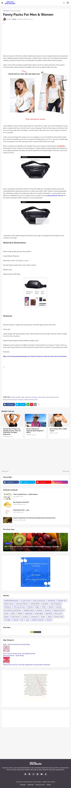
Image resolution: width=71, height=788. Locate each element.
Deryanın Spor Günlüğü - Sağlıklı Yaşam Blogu (41, 782)
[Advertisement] (35, 454)
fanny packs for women (10, 399)
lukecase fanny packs (30, 399)
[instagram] (33, 774)
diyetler (20, 613)
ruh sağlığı (7, 620)
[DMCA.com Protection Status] (35, 633)
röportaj (15, 620)
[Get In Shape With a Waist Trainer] (58, 420)
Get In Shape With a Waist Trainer (58, 430)
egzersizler (49, 613)
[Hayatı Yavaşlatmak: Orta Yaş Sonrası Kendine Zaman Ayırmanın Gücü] (7, 520)
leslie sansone (15, 616)
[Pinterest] (31, 404)
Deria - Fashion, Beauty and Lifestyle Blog (16, 644)
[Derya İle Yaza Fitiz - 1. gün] (7, 512)
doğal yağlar (39, 613)
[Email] (35, 404)
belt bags (34, 397)
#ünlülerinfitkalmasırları (11, 600)
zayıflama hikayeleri (38, 620)
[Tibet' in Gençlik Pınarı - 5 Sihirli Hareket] (7, 497)
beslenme (48, 610)
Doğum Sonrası (8, 603)
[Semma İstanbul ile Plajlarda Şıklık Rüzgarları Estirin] (35, 420)
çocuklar (49, 620)
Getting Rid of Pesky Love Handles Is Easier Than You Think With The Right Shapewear (12, 431)
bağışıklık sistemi (29, 610)
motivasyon (34, 616)
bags (22, 397)
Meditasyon (7, 607)
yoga (27, 620)
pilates (50, 616)
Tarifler (44, 607)
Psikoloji (30, 607)
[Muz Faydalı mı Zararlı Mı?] (7, 504)
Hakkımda (31, 784)
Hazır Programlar (56, 603)
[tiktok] (45, 774)
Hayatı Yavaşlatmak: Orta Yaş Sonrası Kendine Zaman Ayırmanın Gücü (34, 518)
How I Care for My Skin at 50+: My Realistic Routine (19, 653)
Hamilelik (45, 603)
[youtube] (41, 774)
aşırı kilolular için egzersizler (12, 610)
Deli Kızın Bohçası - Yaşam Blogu (13, 655)
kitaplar (6, 616)
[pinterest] (37, 774)
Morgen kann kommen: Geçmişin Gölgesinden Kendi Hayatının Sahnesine (26, 665)
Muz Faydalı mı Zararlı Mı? (21, 502)
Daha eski (66, 471)
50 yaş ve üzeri (25, 600)
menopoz (25, 616)
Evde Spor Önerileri (22, 603)
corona (6, 613)
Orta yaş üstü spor (19, 607)
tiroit (22, 620)
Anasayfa (23, 784)
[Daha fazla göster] (38, 404)
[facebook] (29, 774)
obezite (43, 616)
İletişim (49, 784)
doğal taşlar (28, 613)
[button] (2, 2)
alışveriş (51, 607)
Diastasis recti (62, 600)
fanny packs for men (54, 195)
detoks (13, 613)
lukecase (20, 399)
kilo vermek (58, 613)
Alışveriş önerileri (16, 10)
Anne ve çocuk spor (39, 600)
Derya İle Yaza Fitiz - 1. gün (21, 510)
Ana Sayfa (6, 10)
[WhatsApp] (27, 404)
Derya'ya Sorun (40, 784)
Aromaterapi (51, 600)
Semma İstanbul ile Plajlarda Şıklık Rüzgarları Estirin (35, 430)
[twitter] (25, 774)
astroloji (58, 607)
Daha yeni (5, 471)
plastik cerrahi (59, 616)
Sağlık (37, 607)
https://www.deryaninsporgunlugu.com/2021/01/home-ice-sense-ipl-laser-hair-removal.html (34, 356)
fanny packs (41, 397)
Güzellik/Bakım (35, 603)
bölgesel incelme (59, 610)
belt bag (28, 397)
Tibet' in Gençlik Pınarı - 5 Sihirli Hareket (25, 494)
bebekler (39, 610)
